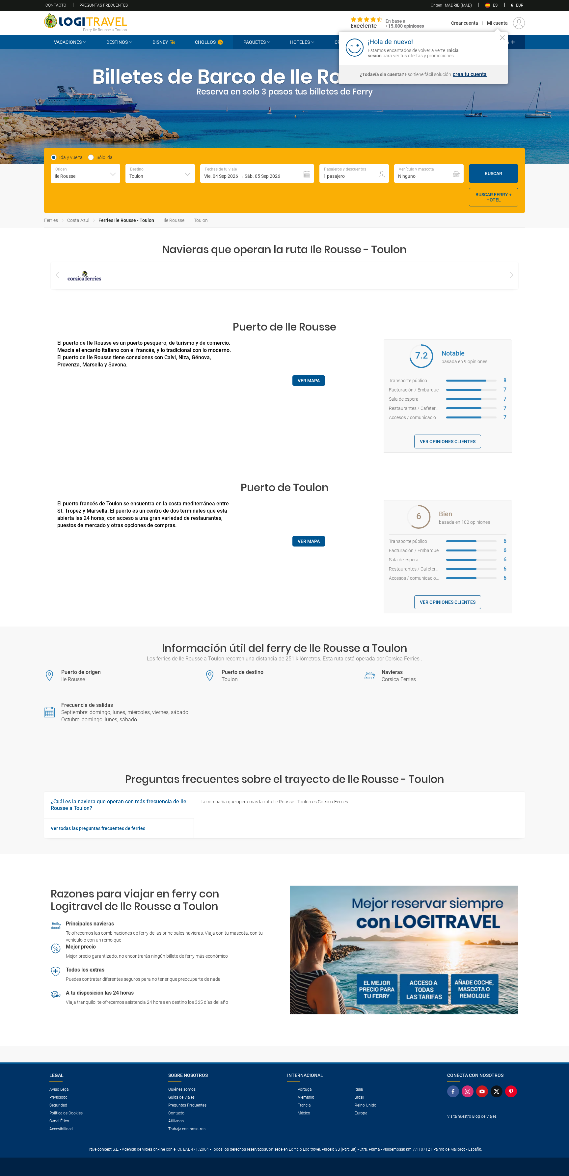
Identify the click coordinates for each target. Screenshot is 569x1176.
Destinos (117, 42)
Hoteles (300, 42)
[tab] (119, 828)
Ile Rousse (174, 220)
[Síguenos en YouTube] (483, 1091)
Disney (160, 42)
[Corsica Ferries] (84, 276)
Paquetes (254, 42)
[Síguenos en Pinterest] (512, 1091)
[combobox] (85, 173)
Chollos (205, 42)
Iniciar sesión (482, 47)
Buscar (493, 173)
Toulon (201, 220)
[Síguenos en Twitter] (498, 1091)
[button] (257, 173)
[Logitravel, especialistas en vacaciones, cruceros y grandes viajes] (85, 20)
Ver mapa (309, 380)
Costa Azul (78, 220)
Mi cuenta (497, 23)
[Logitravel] (387, 23)
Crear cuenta (464, 23)
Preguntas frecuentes (103, 5)
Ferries (51, 220)
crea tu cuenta (470, 74)
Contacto (55, 5)
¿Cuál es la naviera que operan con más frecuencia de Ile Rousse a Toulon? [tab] (118, 804)
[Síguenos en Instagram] (469, 1091)
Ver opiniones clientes (447, 441)
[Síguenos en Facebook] (454, 1091)
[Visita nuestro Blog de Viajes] (483, 1127)
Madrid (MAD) (451, 5)
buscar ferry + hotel (493, 197)
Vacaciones (68, 42)
